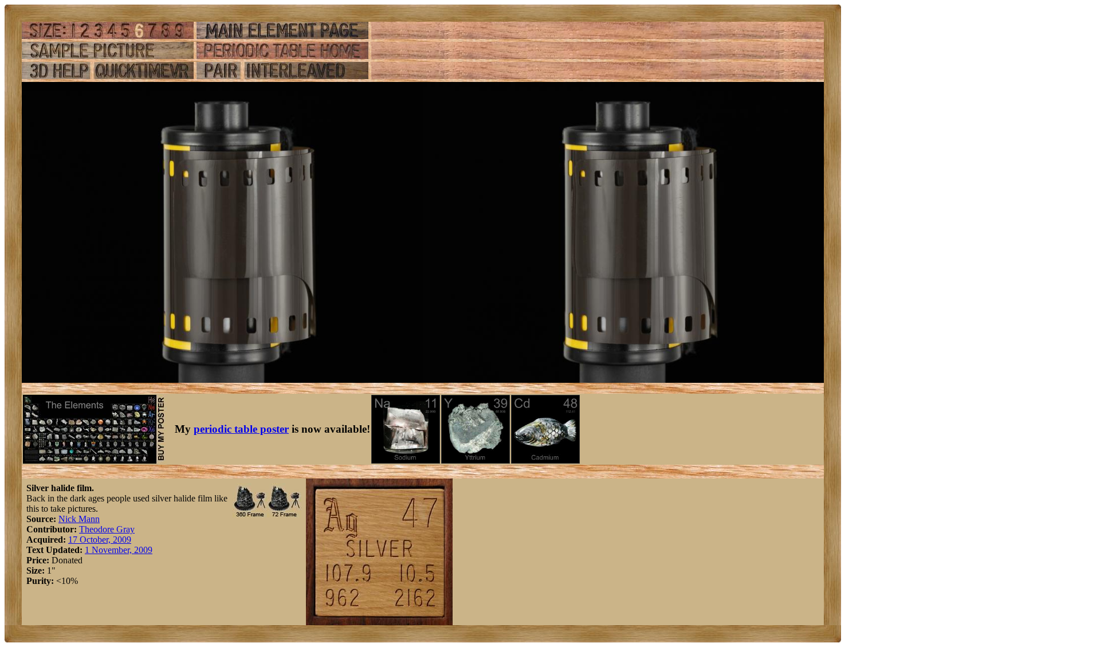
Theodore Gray (107, 529)
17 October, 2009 (99, 539)
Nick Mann (79, 519)
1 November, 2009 (118, 550)
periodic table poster (241, 429)
